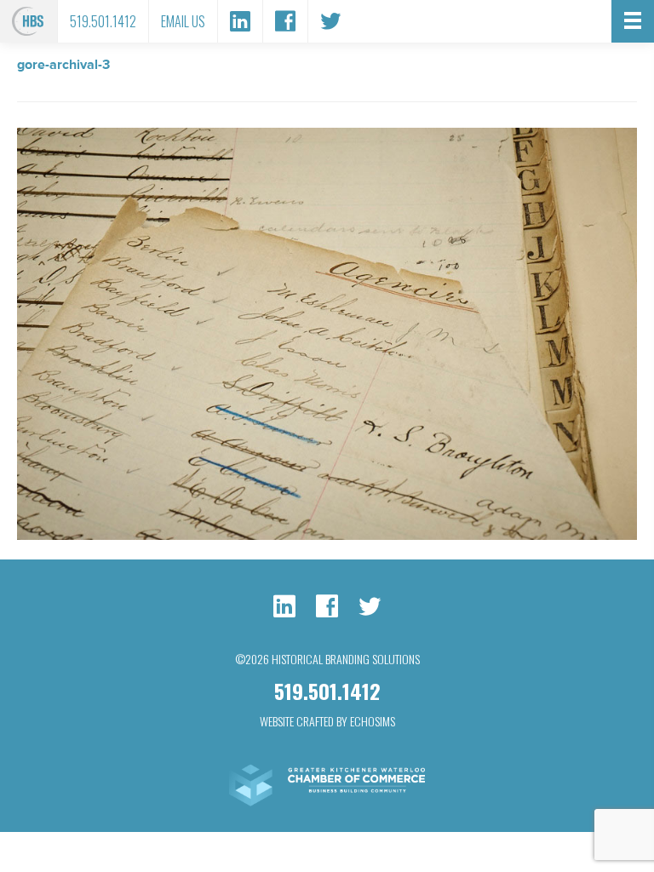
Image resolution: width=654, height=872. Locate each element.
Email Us (183, 21)
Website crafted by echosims (327, 721)
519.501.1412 (103, 21)
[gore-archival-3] (327, 535)
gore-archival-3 (63, 64)
